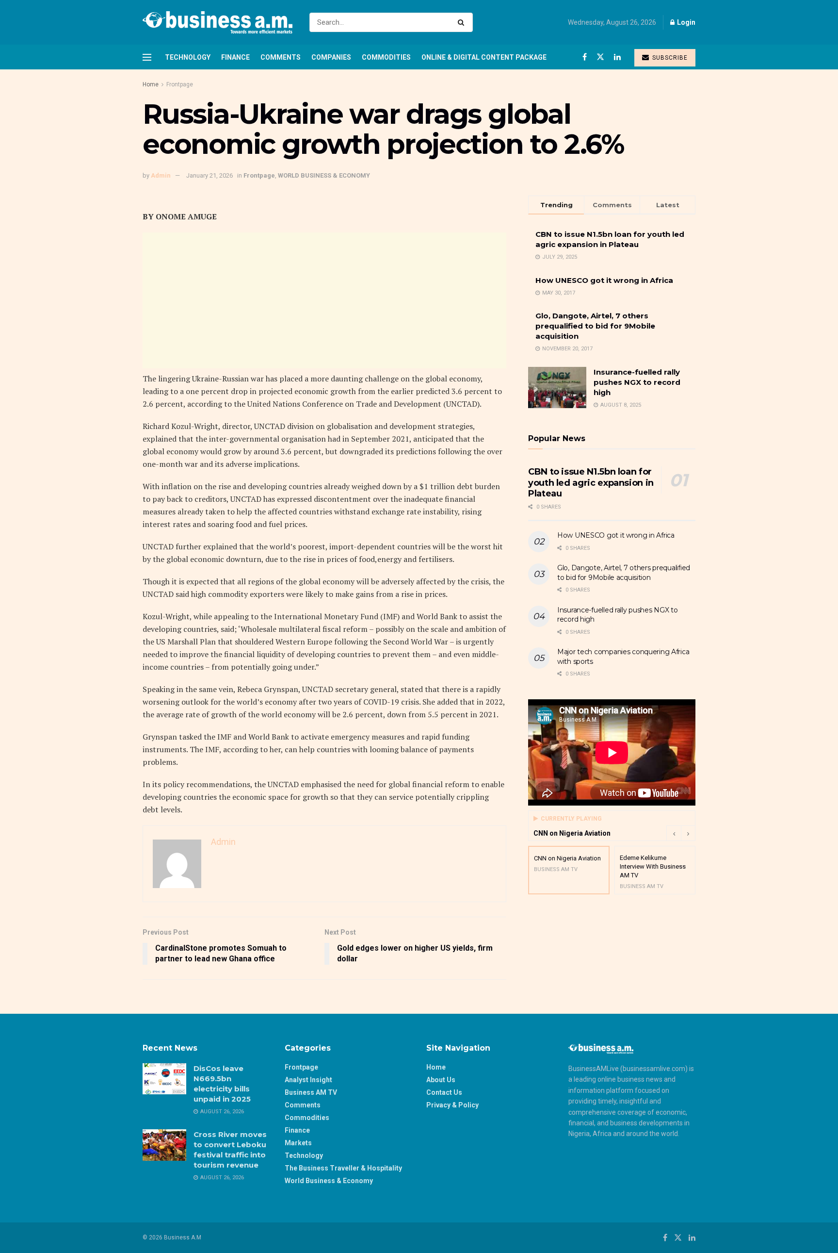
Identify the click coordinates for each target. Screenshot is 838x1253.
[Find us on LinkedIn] (617, 57)
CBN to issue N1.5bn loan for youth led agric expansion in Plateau (591, 482)
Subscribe (669, 57)
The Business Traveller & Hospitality (343, 1168)
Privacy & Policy (452, 1105)
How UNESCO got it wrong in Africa (604, 280)
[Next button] (688, 833)
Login (685, 22)
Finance (235, 57)
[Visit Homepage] (217, 22)
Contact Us (444, 1092)
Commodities (386, 57)
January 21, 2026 (209, 175)
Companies (331, 57)
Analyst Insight (308, 1080)
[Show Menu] (147, 57)
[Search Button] (463, 22)
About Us (440, 1080)
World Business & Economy (329, 1181)
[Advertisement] (324, 300)
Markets (298, 1143)
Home (151, 84)
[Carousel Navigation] (680, 833)
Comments (280, 57)
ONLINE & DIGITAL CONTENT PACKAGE (484, 57)
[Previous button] (673, 833)
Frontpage (179, 84)
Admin (161, 175)
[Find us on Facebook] (584, 57)
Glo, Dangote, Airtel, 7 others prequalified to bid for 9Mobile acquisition (595, 326)
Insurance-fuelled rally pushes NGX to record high (637, 382)
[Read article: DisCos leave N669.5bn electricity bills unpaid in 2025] (164, 1078)
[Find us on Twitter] (600, 57)
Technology (187, 57)
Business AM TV (311, 1092)
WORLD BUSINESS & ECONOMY (324, 175)
